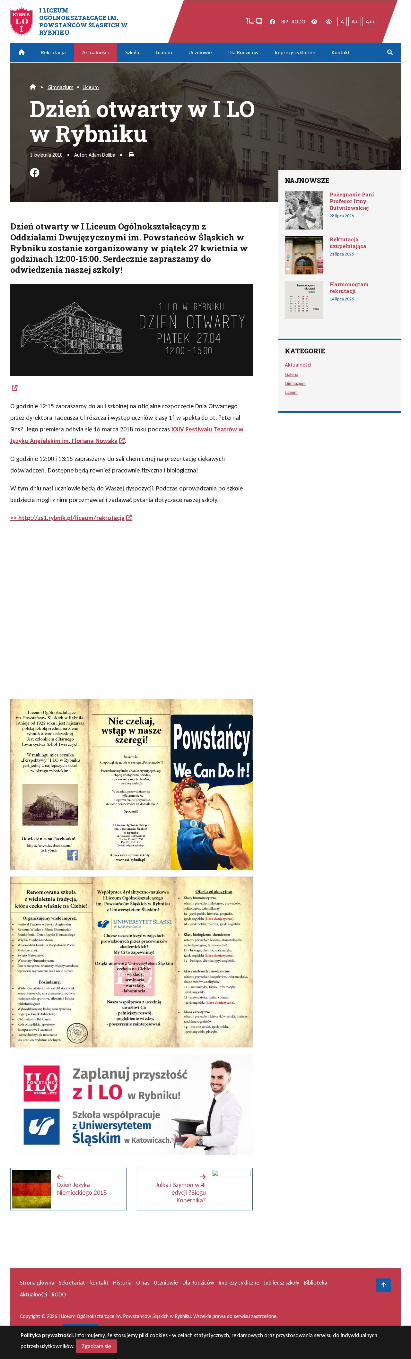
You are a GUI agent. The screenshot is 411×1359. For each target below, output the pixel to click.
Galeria (291, 374)
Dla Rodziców (243, 52)
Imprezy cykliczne (295, 52)
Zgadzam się (96, 1346)
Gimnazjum (61, 87)
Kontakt (341, 52)
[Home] (33, 87)
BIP (284, 21)
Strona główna (37, 1282)
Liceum (164, 52)
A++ (370, 21)
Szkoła (132, 52)
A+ (355, 21)
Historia (122, 1282)
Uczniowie (200, 52)
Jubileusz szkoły (281, 1282)
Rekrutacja (53, 52)
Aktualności (95, 52)
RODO (298, 21)
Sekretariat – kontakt (84, 1282)
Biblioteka (315, 1282)
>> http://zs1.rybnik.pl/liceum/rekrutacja (67, 518)
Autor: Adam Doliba (94, 155)
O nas (142, 1282)
